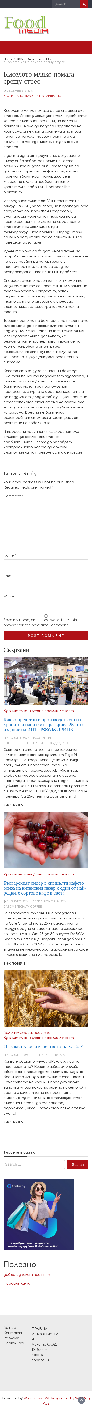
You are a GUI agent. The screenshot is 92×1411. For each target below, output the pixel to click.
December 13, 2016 (20, 90)
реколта (58, 1055)
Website (11, 596)
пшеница (40, 1055)
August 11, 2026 (17, 1055)
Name (10, 555)
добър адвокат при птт (27, 1275)
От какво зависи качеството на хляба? (43, 1046)
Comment (13, 496)
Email (10, 576)
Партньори (14, 1343)
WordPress (33, 1398)
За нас (10, 1328)
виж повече (15, 1122)
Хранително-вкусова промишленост (34, 96)
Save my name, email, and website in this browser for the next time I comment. (40, 622)
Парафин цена (17, 1284)
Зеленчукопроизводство (27, 1033)
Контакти (13, 1333)
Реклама (11, 1338)
